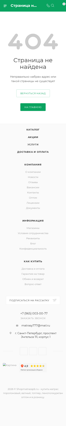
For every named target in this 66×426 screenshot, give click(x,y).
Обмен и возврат (33, 278)
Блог (33, 243)
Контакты (33, 192)
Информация (33, 220)
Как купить (33, 261)
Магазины (33, 228)
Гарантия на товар (33, 273)
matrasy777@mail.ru (35, 325)
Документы (33, 207)
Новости (33, 177)
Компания (32, 164)
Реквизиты (33, 238)
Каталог (33, 129)
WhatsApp (42, 351)
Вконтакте (24, 351)
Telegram (33, 351)
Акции (33, 137)
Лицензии (33, 202)
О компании (33, 171)
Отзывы (33, 182)
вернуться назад (33, 93)
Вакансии (33, 187)
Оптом (33, 197)
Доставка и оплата (33, 151)
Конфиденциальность (33, 248)
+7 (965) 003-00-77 (33, 313)
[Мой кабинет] (56, 6)
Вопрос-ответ (33, 284)
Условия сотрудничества (33, 233)
